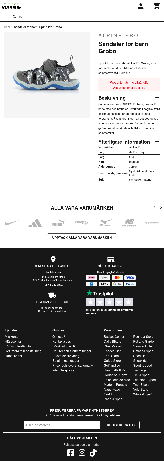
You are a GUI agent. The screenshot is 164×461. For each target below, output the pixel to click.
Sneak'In (139, 355)
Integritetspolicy (63, 370)
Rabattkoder (13, 355)
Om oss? (58, 336)
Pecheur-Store (143, 336)
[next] (161, 207)
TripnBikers (141, 384)
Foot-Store (111, 355)
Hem (7, 27)
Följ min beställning (19, 346)
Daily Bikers (112, 341)
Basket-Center (114, 336)
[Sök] (14, 16)
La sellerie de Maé (117, 379)
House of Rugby (115, 375)
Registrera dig (121, 425)
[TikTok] (93, 453)
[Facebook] (71, 453)
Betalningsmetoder (65, 360)
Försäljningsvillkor (65, 346)
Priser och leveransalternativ (72, 365)
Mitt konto (11, 336)
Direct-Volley (113, 346)
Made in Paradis (115, 384)
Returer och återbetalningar (71, 351)
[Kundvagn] (157, 6)
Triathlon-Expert (144, 379)
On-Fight (110, 394)
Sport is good (142, 365)
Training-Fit (141, 370)
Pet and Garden (144, 341)
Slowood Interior (144, 346)
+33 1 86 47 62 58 (53, 285)
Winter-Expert (142, 394)
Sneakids (140, 360)
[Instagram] (82, 453)
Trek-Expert (141, 375)
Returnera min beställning (23, 351)
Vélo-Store (140, 389)
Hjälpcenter (13, 341)
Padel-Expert (113, 399)
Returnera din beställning (52, 311)
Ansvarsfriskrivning (65, 355)
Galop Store (112, 360)
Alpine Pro (118, 35)
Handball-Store (114, 370)
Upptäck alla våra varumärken (82, 237)
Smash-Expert (143, 351)
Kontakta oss (53, 272)
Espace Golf (112, 351)
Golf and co (112, 365)
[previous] (154, 207)
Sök (20, 17)
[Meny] (5, 17)
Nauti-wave (112, 389)
